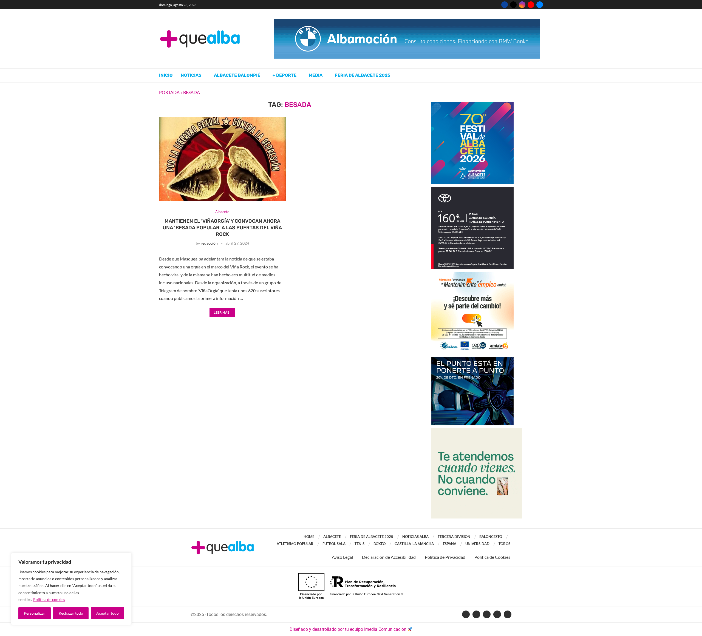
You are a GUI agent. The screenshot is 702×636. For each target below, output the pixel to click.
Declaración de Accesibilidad (389, 557)
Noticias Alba (415, 536)
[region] (71, 589)
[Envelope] (507, 614)
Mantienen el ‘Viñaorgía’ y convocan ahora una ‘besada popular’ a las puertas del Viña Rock (222, 227)
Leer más (222, 312)
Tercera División (454, 536)
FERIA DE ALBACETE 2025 (371, 536)
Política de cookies (49, 599)
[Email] (539, 4)
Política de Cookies (492, 557)
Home (309, 536)
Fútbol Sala (334, 544)
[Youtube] (531, 4)
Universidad (477, 544)
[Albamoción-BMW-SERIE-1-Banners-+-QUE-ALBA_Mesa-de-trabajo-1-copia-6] (407, 21)
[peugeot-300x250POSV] (472, 359)
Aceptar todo (107, 613)
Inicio (165, 75)
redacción (209, 243)
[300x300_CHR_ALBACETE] (472, 189)
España (449, 544)
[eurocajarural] (476, 430)
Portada (169, 92)
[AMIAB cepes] (472, 274)
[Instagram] (522, 4)
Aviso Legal (342, 557)
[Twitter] (513, 4)
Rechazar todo (71, 613)
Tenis (359, 544)
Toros (504, 544)
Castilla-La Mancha (414, 544)
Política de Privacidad (445, 557)
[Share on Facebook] (218, 324)
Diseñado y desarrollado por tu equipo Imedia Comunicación (348, 629)
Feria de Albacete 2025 (362, 75)
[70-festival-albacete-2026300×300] (472, 104)
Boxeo (379, 544)
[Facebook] (504, 4)
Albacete (332, 536)
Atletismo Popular (295, 544)
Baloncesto (490, 536)
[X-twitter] (476, 614)
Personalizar (34, 613)
